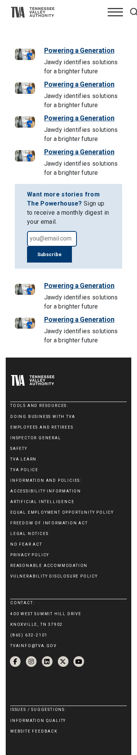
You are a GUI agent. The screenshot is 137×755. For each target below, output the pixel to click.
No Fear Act (26, 544)
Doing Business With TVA (42, 417)
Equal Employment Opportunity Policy (62, 512)
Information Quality (38, 721)
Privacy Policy (29, 555)
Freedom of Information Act (49, 523)
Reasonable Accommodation (49, 565)
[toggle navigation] (115, 12)
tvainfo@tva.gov (33, 646)
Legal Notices (29, 534)
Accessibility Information (45, 491)
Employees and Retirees (41, 427)
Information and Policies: (45, 480)
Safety (18, 448)
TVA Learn (23, 459)
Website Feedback (33, 731)
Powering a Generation (79, 50)
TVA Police (24, 470)
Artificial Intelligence (42, 502)
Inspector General (35, 438)
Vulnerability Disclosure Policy (54, 576)
